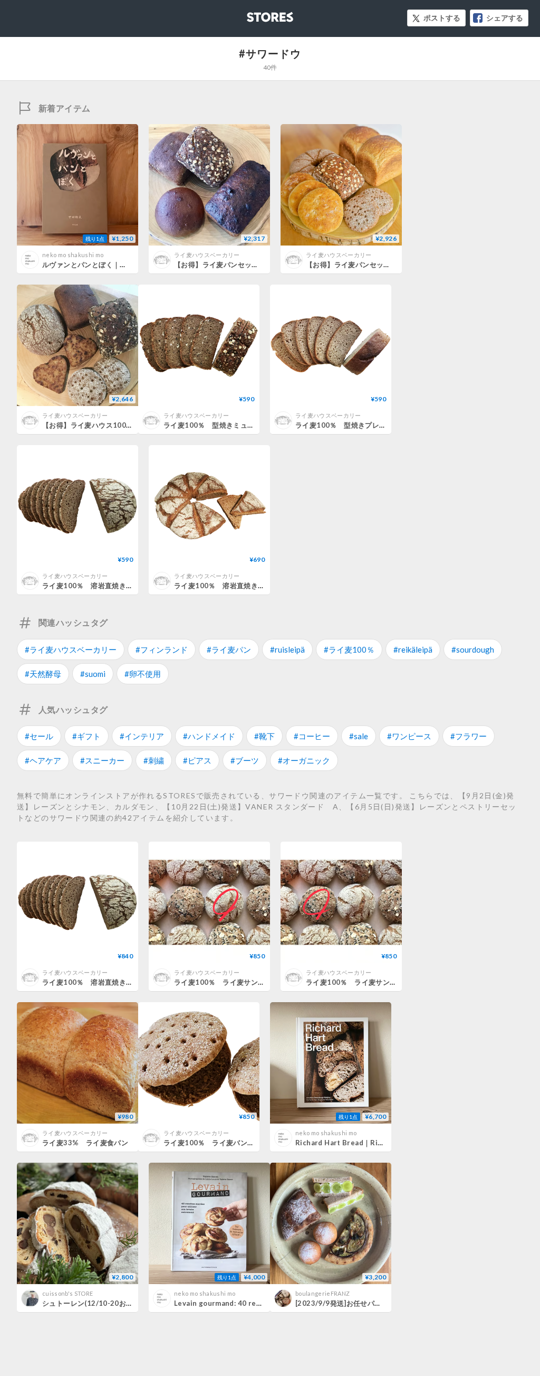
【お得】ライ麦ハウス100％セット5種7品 (109, 425)
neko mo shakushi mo (72, 254)
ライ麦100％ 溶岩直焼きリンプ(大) (100, 982)
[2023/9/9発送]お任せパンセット (349, 1303)
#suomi (92, 673)
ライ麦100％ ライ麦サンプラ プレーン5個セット (257, 982)
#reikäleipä (412, 649)
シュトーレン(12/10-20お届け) (92, 1303)
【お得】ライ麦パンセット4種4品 (228, 264)
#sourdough (472, 649)
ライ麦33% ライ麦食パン (85, 1142)
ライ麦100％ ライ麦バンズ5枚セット (225, 1142)
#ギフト (86, 736)
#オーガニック (304, 760)
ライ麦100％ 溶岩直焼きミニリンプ (101, 585)
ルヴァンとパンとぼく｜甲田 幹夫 (96, 264)
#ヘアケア (43, 760)
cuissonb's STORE (67, 1293)
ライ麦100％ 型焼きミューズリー (219, 425)
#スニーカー (102, 760)
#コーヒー (312, 736)
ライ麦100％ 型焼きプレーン (344, 425)
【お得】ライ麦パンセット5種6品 (359, 264)
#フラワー (468, 736)
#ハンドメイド (209, 736)
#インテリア (142, 736)
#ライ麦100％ (349, 649)
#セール (39, 736)
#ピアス (197, 760)
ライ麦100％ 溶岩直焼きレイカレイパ (237, 585)
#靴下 (264, 736)
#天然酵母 (43, 673)
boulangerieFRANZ (322, 1293)
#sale (358, 736)
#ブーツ (244, 760)
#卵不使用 (142, 673)
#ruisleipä (287, 649)
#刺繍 (153, 760)
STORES (252, 14)
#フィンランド (162, 649)
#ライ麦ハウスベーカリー (71, 649)
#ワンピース (409, 736)
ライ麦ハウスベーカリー (207, 254)
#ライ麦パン (229, 649)
